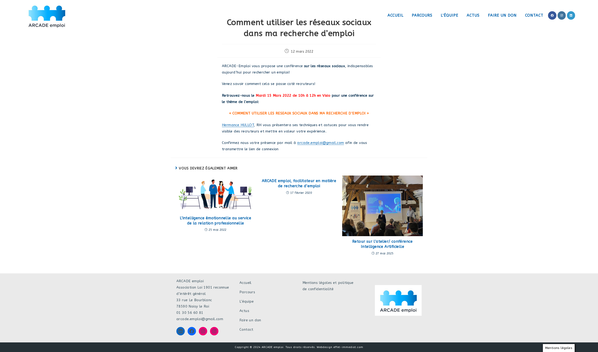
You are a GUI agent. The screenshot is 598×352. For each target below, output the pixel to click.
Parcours (247, 292)
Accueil (245, 283)
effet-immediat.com (348, 347)
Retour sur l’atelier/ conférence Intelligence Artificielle (382, 244)
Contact (246, 329)
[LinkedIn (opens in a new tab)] (571, 15)
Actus (244, 311)
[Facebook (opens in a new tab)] (552, 15)
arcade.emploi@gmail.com (320, 143)
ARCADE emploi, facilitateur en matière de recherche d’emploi (299, 183)
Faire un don (250, 320)
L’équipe (246, 301)
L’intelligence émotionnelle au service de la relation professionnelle (215, 220)
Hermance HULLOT (238, 125)
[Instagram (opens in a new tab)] (562, 15)
